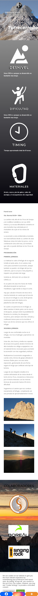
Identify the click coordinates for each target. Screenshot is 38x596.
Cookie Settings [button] (9, 591)
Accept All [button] (20, 591)
